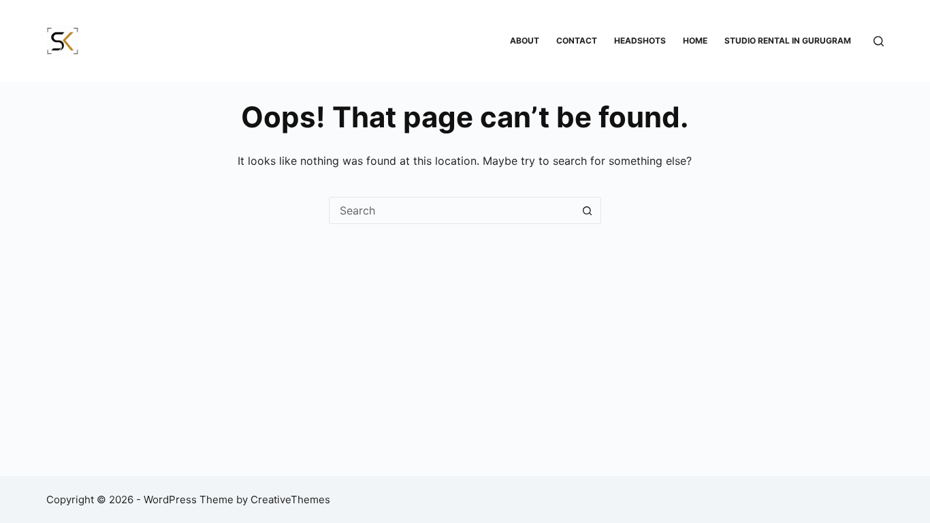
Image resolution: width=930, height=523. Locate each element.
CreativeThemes (290, 499)
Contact (576, 40)
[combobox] (452, 210)
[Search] (878, 41)
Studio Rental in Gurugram (787, 40)
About (524, 40)
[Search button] (587, 210)
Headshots (640, 40)
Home (695, 40)
